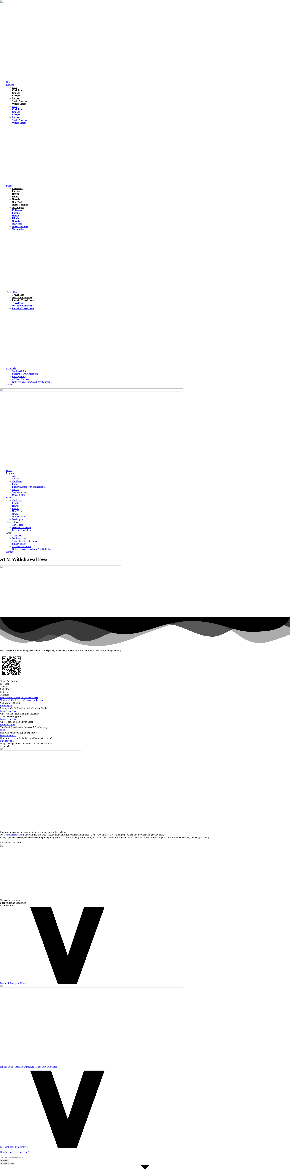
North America (21, 137)
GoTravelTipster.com (14, 834)
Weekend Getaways (22, 297)
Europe (16, 95)
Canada (16, 93)
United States (19, 103)
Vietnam (27, 143)
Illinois (15, 196)
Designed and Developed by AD (15, 1152)
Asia (14, 87)
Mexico (15, 98)
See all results (7, 1164)
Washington (18, 207)
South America (19, 101)
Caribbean (17, 90)
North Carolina (20, 204)
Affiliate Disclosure (24, 1066)
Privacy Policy (7, 1066)
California (17, 188)
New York (17, 202)
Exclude (11, 724)
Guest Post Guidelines (46, 1066)
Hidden (9, 237)
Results (4, 1160)
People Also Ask (8, 711)
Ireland (10, 741)
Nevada (16, 199)
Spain (9, 705)
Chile (8, 131)
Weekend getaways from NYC (45, 232)
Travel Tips (32, 131)
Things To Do (27, 311)
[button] (148, 84)
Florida (9, 125)
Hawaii (9, 137)
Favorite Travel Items (23, 300)
